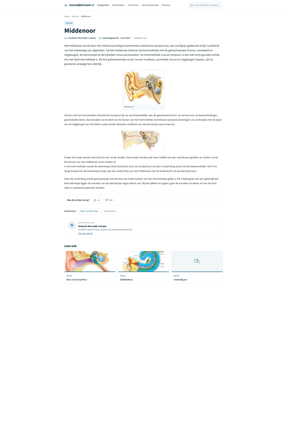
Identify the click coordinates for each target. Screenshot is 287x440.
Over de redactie (85, 233)
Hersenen (166, 5)
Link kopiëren (110, 211)
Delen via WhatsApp (89, 211)
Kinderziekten (118, 5)
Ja (98, 200)
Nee (111, 200)
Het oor (75, 16)
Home (67, 16)
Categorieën (103, 5)
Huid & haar (133, 5)
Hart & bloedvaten (150, 5)
